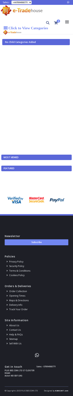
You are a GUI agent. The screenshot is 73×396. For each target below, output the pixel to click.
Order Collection (18, 291)
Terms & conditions (19, 270)
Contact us (15, 329)
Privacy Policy (16, 261)
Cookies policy (17, 275)
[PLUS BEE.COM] (36, 10)
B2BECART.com (61, 390)
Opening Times (17, 295)
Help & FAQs (16, 334)
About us (14, 325)
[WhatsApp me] (68, 2)
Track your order (18, 309)
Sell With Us (15, 343)
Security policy (16, 266)
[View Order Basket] (56, 23)
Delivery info (15, 304)
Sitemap (13, 339)
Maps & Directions (19, 300)
